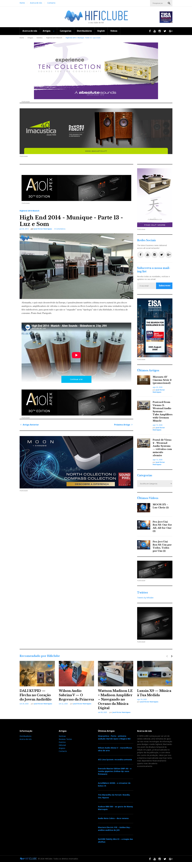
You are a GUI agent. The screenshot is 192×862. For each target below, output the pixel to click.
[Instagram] (154, 254)
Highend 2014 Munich (54, 38)
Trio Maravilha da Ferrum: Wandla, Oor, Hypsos (114, 796)
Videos (113, 30)
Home (22, 3)
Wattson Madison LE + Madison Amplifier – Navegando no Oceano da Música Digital (115, 699)
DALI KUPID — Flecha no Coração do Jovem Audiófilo (35, 695)
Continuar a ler (76, 379)
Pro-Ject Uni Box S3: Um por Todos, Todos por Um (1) (162, 546)
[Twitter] (161, 254)
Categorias (65, 30)
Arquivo (62, 748)
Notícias (62, 736)
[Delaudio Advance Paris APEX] (76, 188)
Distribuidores (84, 30)
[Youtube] (147, 254)
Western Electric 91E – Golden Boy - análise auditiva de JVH (114, 828)
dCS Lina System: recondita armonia (115, 759)
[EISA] (154, 327)
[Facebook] (140, 254)
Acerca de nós (36, 3)
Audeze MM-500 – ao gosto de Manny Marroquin (115, 808)
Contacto (51, 3)
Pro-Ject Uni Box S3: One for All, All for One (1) (162, 526)
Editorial (62, 745)
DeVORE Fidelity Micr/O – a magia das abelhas (115, 840)
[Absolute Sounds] (96, 70)
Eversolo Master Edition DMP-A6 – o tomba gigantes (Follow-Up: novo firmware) (114, 771)
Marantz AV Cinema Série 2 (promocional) (162, 380)
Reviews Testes (65, 739)
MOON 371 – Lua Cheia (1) (161, 506)
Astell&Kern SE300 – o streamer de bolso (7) (114, 784)
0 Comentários (59, 229)
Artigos (46, 30)
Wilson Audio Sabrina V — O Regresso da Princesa (76, 695)
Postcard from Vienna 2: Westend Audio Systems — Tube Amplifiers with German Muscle (162, 411)
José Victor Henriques (43, 229)
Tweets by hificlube (145, 597)
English (101, 30)
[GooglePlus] (168, 254)
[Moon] (76, 462)
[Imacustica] (96, 131)
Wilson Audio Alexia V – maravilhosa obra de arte (115, 749)
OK (169, 3)
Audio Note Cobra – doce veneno (113, 818)
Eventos (40, 38)
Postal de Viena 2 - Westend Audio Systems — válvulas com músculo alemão (162, 448)
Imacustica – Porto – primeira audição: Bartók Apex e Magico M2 (114, 737)
